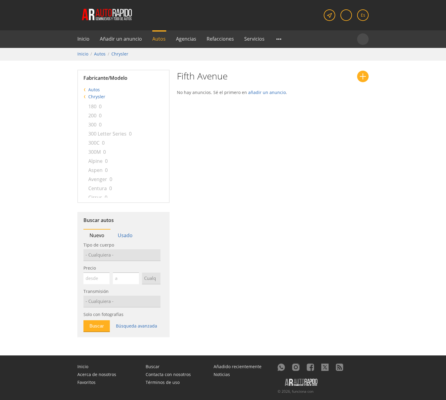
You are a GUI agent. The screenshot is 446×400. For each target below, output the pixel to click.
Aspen (95, 170)
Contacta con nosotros (168, 374)
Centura (97, 188)
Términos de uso (163, 382)
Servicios (254, 38)
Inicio (83, 38)
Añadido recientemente (238, 366)
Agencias (186, 38)
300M (94, 152)
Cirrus (95, 197)
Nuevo (97, 235)
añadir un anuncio (267, 92)
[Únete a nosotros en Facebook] (310, 367)
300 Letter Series (107, 133)
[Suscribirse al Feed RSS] (339, 367)
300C (94, 142)
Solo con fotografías (103, 314)
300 (92, 124)
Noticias (222, 374)
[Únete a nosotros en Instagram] (295, 367)
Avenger (97, 179)
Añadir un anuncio (121, 38)
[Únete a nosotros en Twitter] (325, 367)
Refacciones (220, 38)
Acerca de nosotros (96, 374)
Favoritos (86, 382)
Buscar (153, 366)
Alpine (95, 161)
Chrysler (119, 54)
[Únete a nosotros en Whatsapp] (281, 367)
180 (92, 106)
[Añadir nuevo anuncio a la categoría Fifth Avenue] (363, 76)
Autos (159, 38)
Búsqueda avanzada (136, 326)
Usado (125, 235)
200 (92, 115)
